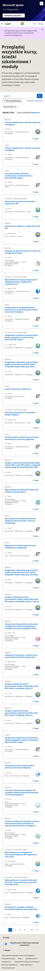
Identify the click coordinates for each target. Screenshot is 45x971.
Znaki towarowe (25, 965)
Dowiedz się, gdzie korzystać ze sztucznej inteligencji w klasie (22, 252)
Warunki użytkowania (9, 965)
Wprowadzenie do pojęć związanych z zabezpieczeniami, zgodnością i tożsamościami (21, 282)
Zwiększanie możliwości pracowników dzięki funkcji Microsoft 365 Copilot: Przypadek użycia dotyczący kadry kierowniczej (21, 364)
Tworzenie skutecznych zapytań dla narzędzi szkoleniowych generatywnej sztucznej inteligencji (21, 792)
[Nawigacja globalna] (2, 24)
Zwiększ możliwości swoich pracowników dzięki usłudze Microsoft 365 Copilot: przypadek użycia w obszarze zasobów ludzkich (23, 599)
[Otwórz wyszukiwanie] (35, 24)
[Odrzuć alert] (41, 3)
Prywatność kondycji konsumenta (26, 962)
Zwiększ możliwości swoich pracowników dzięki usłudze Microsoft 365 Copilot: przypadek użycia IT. (21, 686)
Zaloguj (40, 24)
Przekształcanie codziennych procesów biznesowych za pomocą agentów (22, 438)
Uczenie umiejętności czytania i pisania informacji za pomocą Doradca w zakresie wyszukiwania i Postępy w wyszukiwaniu (22, 823)
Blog (19, 958)
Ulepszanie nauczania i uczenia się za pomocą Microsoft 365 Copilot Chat (21, 656)
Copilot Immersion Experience (18, 389)
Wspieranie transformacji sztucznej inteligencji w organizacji (20, 546)
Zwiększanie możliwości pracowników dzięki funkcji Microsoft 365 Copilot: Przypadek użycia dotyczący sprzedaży (21, 572)
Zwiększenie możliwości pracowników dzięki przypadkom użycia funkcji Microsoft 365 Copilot (21, 337)
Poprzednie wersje (8, 958)
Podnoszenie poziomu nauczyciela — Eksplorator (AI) (21, 202)
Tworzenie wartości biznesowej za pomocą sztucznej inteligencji (19, 766)
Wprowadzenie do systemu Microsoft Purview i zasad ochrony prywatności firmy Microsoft (21, 882)
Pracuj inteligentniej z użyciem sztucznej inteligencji (22, 123)
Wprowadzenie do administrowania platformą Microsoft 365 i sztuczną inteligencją (20, 520)
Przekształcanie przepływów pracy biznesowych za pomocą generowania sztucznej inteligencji (21, 309)
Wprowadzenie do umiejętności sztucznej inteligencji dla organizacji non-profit (21, 854)
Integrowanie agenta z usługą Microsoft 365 (22, 227)
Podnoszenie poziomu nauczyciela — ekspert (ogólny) (21, 413)
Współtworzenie (31, 958)
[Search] (39, 96)
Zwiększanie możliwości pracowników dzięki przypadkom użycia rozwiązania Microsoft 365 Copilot (21, 740)
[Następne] (36, 930)
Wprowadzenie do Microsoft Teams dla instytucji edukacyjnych (21, 491)
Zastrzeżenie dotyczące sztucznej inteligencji (18, 955)
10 (32, 930)
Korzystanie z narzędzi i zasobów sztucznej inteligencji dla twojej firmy (21, 908)
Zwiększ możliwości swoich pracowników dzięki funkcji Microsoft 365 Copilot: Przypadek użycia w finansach (21, 713)
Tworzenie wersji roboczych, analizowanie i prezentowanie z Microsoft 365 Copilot (18, 175)
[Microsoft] (22, 23)
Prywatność (6, 962)
